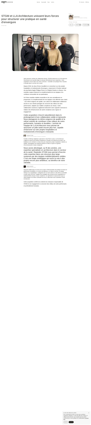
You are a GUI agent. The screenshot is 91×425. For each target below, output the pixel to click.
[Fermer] (88, 412)
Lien (70, 24)
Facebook (85, 24)
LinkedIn (77, 24)
